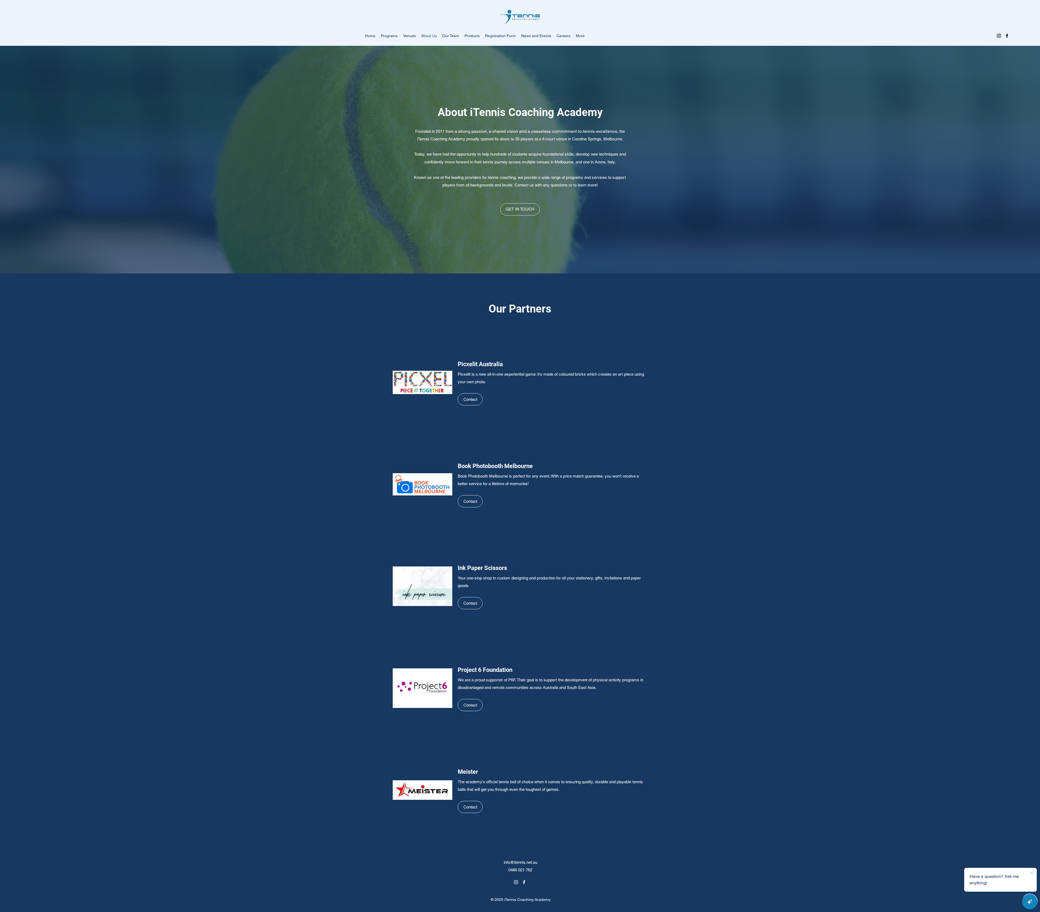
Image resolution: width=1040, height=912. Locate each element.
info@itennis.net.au (520, 862)
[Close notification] (1032, 873)
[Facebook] (1007, 35)
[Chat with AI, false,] (1029, 901)
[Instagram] (999, 35)
